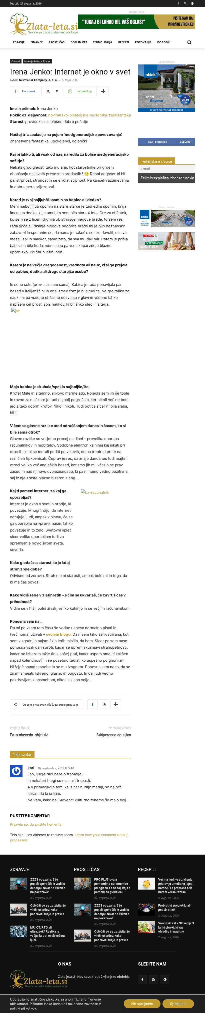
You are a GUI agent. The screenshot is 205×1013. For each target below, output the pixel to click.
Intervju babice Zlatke (37, 61)
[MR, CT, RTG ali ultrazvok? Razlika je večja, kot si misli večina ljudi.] (18, 932)
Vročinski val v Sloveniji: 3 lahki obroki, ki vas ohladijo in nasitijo (176, 928)
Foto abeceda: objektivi (29, 735)
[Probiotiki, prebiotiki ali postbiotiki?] (146, 910)
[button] (189, 42)
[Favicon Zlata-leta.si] (44, 24)
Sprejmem (178, 1004)
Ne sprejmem (142, 1004)
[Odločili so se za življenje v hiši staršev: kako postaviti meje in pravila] (18, 910)
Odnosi (16, 61)
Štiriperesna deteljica (113, 735)
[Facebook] (178, 3)
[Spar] (166, 252)
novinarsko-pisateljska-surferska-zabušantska (89, 115)
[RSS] (185, 3)
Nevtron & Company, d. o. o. (38, 80)
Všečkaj (186, 141)
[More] (103, 91)
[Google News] (192, 3)
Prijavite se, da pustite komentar (36, 824)
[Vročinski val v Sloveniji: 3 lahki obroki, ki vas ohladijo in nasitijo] (146, 927)
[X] (104, 704)
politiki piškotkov (23, 1008)
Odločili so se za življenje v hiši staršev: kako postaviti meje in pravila (48, 910)
